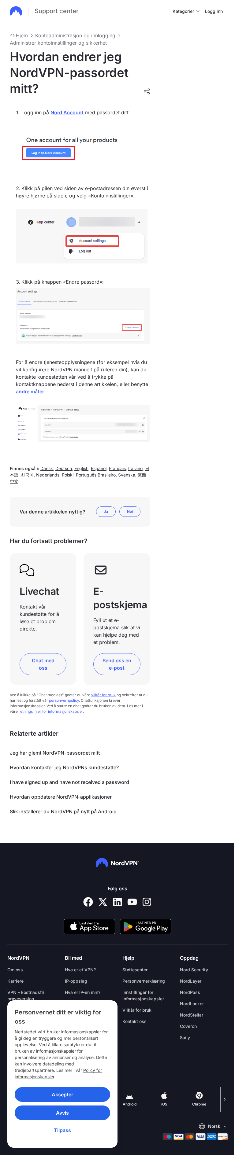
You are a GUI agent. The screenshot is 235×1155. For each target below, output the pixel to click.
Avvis (62, 1113)
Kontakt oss (134, 1021)
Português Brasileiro (96, 474)
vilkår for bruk (103, 695)
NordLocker (192, 1003)
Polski (67, 474)
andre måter (30, 391)
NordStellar (191, 1014)
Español (98, 468)
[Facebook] (88, 902)
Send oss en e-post (117, 664)
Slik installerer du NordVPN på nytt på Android (63, 811)
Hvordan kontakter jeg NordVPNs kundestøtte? (64, 767)
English (81, 468)
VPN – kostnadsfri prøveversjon (25, 995)
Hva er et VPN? (80, 969)
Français (117, 468)
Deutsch (63, 468)
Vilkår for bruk (136, 1010)
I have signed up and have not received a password (69, 782)
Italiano (135, 468)
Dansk (46, 468)
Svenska (126, 474)
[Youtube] (132, 902)
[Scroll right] (224, 1099)
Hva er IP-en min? (82, 992)
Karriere (15, 981)
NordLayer (190, 981)
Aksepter (62, 1094)
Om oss (15, 969)
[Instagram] (147, 902)
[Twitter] (103, 902)
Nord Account (67, 112)
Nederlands (47, 474)
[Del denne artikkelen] (147, 91)
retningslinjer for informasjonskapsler (51, 711)
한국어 (27, 474)
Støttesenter (134, 969)
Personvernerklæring (143, 981)
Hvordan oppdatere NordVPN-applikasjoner (61, 797)
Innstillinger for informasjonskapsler (143, 995)
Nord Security (194, 969)
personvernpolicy (64, 700)
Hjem (22, 35)
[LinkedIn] (117, 902)
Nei (130, 511)
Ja (106, 511)
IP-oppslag (76, 981)
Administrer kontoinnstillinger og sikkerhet (58, 43)
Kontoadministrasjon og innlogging (75, 35)
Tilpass (62, 1130)
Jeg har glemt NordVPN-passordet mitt (55, 753)
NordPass (190, 992)
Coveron (188, 1026)
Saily (185, 1037)
